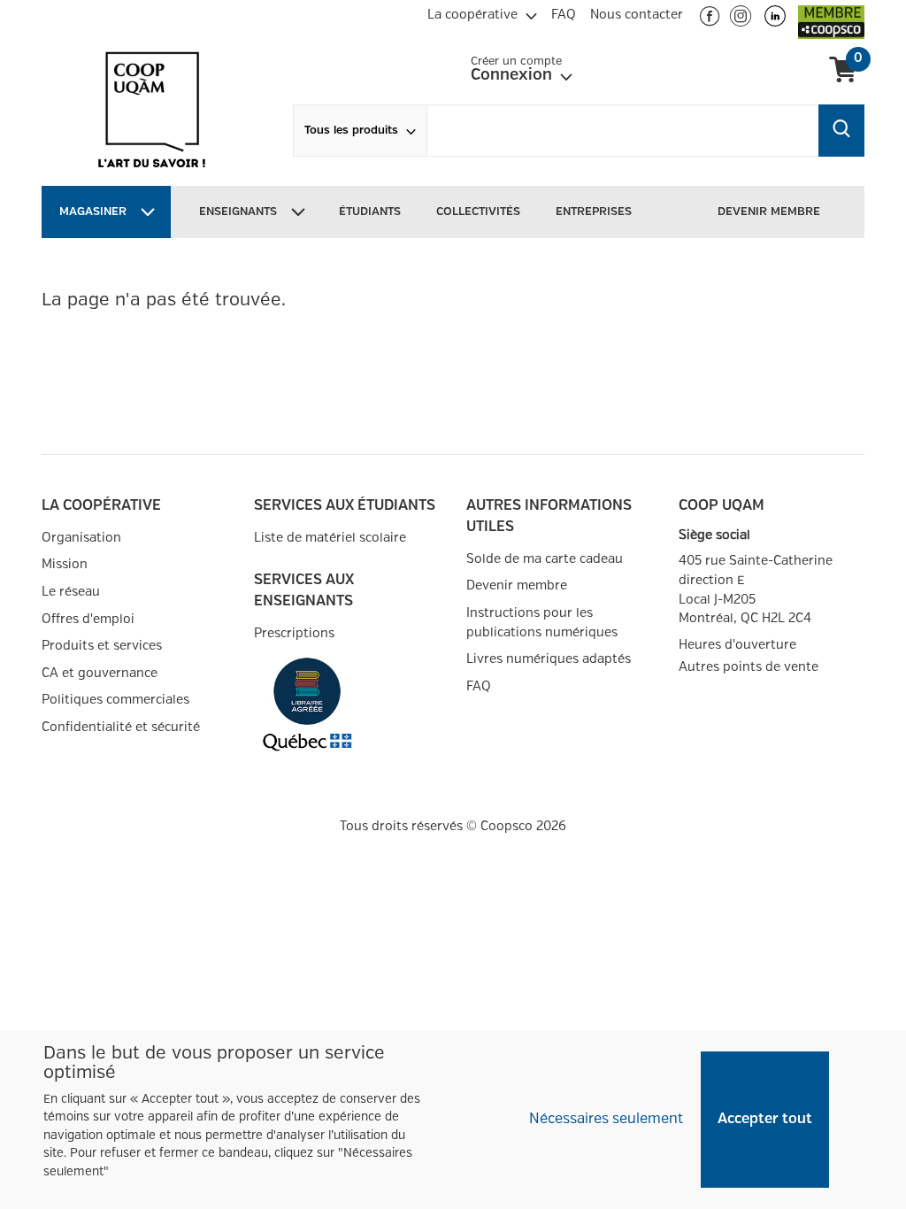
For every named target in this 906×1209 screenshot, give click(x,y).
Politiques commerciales (115, 699)
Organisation (81, 537)
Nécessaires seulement (606, 1119)
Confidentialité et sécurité (121, 727)
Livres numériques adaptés (548, 659)
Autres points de (748, 667)
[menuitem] (482, 12)
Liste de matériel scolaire (330, 537)
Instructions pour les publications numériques (542, 622)
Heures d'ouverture (737, 644)
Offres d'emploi (88, 619)
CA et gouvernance (99, 673)
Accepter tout (765, 1119)
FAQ (478, 686)
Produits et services (102, 645)
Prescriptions (294, 633)
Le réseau (71, 591)
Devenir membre (516, 585)
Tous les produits (351, 130)
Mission (65, 564)
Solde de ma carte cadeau (544, 559)
